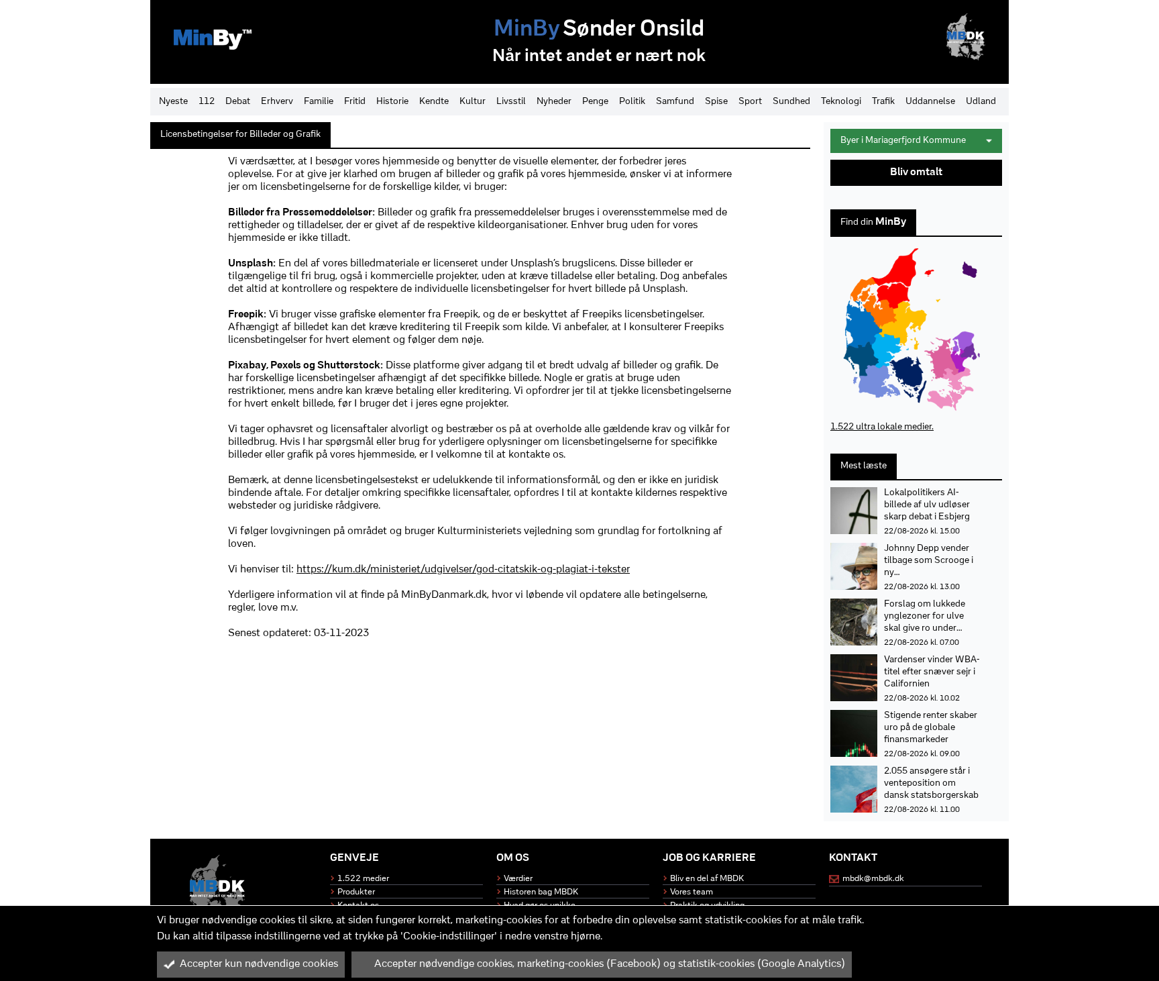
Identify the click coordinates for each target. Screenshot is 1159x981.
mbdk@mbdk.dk (873, 878)
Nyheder (554, 102)
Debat (237, 102)
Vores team (691, 892)
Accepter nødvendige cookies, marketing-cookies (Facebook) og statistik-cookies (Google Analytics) (609, 964)
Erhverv (277, 102)
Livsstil (511, 102)
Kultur (472, 102)
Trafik (883, 102)
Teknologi (841, 102)
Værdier (518, 878)
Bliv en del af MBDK (707, 878)
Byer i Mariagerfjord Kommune (903, 141)
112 (207, 102)
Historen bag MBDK (541, 892)
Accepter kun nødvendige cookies (259, 964)
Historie (392, 102)
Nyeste (173, 102)
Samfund (675, 102)
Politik (632, 102)
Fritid (355, 102)
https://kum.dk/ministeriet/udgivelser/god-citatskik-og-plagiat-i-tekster (463, 569)
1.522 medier (363, 878)
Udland (981, 102)
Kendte (434, 102)
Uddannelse (930, 102)
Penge (595, 102)
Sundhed (791, 102)
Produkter (356, 892)
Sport (750, 102)
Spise (716, 102)
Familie (318, 102)
